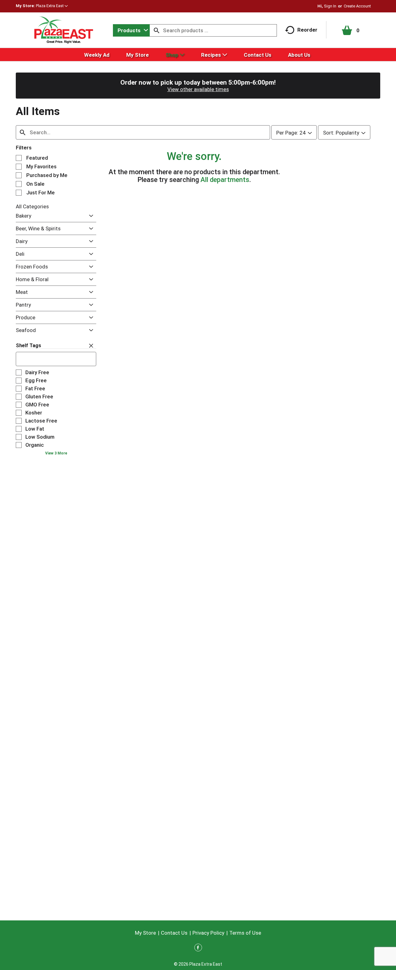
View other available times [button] (198, 89)
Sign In (330, 6)
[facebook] (198, 948)
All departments (224, 180)
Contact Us (174, 933)
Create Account (357, 6)
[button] (52, 5)
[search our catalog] (156, 30)
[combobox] (131, 30)
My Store (145, 933)
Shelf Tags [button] (28, 345)
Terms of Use (245, 933)
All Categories (32, 206)
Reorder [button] (307, 30)
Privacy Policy (208, 933)
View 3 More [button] (56, 453)
